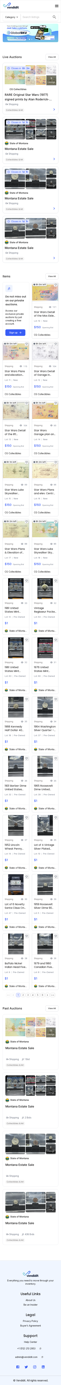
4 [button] (33, 995)
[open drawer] (56, 5)
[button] (47, 995)
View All (52, 57)
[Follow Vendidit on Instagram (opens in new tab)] (34, 1366)
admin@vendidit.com (26, 1357)
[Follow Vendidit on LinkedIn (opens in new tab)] (43, 1366)
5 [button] (37, 995)
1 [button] (18, 995)
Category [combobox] (10, 17)
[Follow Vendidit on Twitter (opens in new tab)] (26, 1366)
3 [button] (28, 995)
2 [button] (23, 995)
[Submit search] (54, 17)
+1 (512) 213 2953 (26, 1348)
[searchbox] (36, 17)
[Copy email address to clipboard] (42, 1357)
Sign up (13, 332)
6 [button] (42, 995)
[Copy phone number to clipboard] (40, 1348)
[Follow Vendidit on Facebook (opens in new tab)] (17, 1366)
